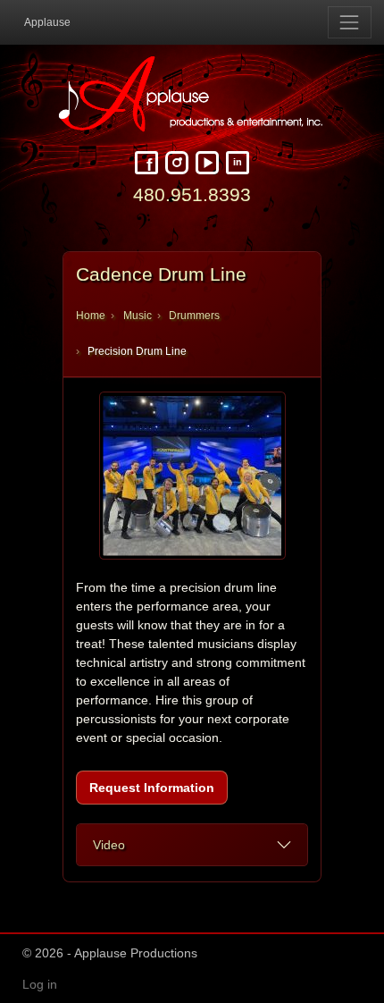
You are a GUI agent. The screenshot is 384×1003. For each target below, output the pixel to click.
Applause (47, 22)
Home (90, 315)
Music (137, 315)
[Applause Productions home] (192, 94)
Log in (39, 984)
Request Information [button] (151, 787)
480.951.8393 (192, 194)
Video (109, 845)
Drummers (194, 315)
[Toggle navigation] (349, 22)
